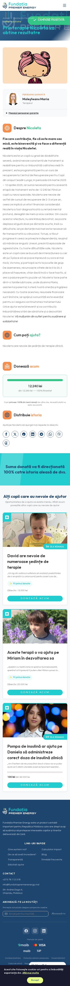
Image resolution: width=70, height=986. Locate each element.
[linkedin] (32, 434)
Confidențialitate (13, 958)
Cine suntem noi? (17, 849)
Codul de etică (15, 963)
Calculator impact (52, 849)
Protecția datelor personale (36, 958)
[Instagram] (35, 930)
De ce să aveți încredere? (22, 854)
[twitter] (15, 434)
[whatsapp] (50, 434)
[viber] (59, 434)
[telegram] (41, 434)
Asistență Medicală (23, 18)
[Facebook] (26, 930)
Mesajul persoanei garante (24, 113)
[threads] (6, 443)
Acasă (6, 18)
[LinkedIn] (43, 930)
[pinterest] (23, 434)
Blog (44, 854)
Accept (35, 980)
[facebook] (6, 434)
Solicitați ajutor (16, 865)
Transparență (15, 859)
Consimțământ (58, 958)
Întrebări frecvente (52, 859)
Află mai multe (30, 972)
